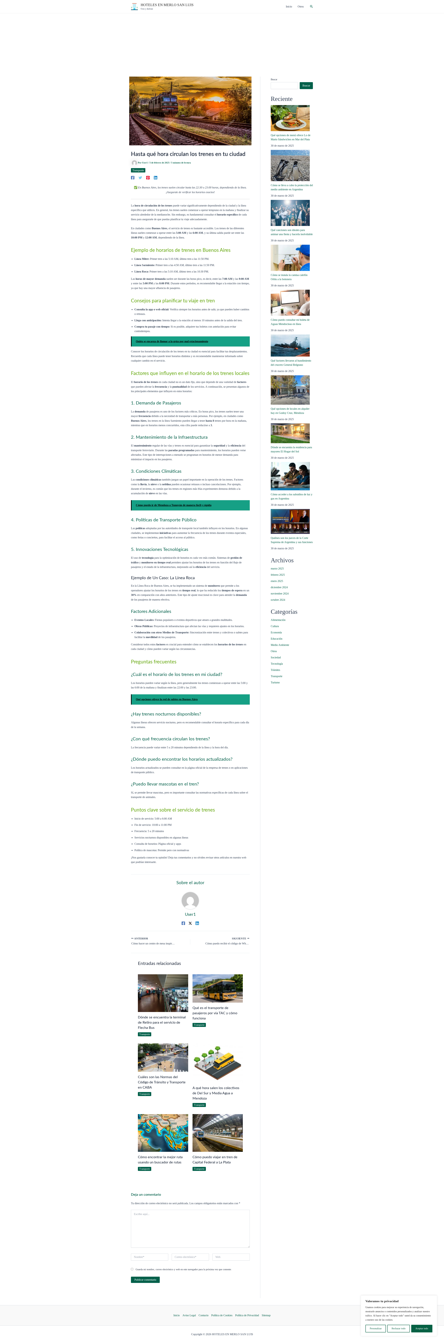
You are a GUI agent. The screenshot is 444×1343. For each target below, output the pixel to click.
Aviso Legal (189, 1315)
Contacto (203, 1315)
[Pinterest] (148, 177)
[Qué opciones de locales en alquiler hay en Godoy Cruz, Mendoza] (290, 390)
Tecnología (277, 663)
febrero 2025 (278, 574)
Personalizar (376, 1328)
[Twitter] (140, 177)
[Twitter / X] (190, 923)
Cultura (275, 626)
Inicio (176, 1315)
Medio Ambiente (280, 644)
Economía (276, 632)
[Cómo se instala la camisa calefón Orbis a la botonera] (290, 258)
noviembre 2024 (280, 593)
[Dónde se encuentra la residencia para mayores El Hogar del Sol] (290, 433)
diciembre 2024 (279, 587)
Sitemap (266, 1315)
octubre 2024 (278, 599)
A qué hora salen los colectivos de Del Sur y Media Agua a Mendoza (216, 1093)
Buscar (274, 79)
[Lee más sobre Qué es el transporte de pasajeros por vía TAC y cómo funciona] (218, 988)
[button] (311, 6)
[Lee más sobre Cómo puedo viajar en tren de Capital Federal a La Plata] (218, 1132)
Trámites (275, 669)
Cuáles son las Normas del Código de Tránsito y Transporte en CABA (162, 1082)
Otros (274, 651)
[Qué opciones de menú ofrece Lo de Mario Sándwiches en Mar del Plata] (290, 118)
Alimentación (278, 619)
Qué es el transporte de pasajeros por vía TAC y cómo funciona (215, 1013)
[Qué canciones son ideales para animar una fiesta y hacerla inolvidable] (290, 213)
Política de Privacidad (247, 1315)
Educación (276, 638)
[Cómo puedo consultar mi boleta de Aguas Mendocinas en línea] (290, 303)
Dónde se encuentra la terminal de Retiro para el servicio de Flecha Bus (162, 1023)
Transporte (138, 170)
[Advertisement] (222, 39)
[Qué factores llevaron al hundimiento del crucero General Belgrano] (290, 345)
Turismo (275, 682)
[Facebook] (132, 177)
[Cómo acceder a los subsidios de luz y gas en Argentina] (290, 476)
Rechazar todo (398, 1328)
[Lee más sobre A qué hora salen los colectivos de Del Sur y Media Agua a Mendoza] (218, 1062)
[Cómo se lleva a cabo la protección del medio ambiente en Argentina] (290, 165)
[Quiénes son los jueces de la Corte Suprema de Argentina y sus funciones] (290, 521)
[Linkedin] (155, 177)
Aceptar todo (421, 1328)
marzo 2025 (277, 568)
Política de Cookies (221, 1315)
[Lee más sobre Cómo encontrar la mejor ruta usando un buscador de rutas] (163, 1132)
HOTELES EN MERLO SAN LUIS (167, 5)
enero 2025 (277, 581)
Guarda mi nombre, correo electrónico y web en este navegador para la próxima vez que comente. (184, 1269)
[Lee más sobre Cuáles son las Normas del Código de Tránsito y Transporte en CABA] (163, 1057)
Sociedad (276, 657)
